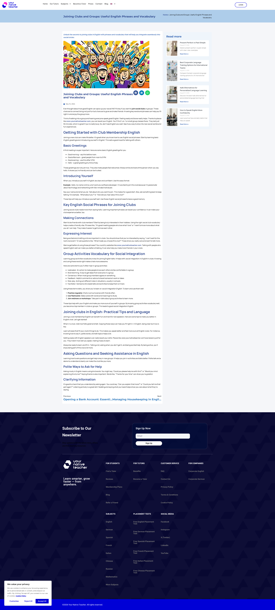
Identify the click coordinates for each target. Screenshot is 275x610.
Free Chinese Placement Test (144, 571)
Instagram (165, 529)
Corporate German (196, 479)
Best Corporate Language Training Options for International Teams (193, 65)
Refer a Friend (112, 502)
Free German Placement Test (144, 532)
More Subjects (112, 584)
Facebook (165, 521)
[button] (135, 92)
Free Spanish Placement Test (144, 542)
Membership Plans (114, 487)
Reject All (28, 601)
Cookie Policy (21, 596)
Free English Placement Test (143, 522)
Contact (98, 4)
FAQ (162, 471)
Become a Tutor (79, 4)
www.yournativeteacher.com (78, 121)
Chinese (109, 561)
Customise (14, 601)
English (109, 521)
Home (45, 4)
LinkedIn (164, 545)
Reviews (109, 479)
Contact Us (165, 479)
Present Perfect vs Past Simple (192, 42)
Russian (109, 569)
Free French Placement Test (143, 552)
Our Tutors (54, 4)
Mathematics (111, 576)
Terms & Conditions (169, 494)
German (109, 529)
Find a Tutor (111, 471)
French (109, 545)
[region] (28, 593)
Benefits (137, 471)
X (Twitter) (165, 537)
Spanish (109, 537)
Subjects (64, 4)
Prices (90, 4)
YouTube (164, 553)
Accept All (42, 601)
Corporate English (196, 471)
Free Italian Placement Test (143, 562)
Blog (106, 4)
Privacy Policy (167, 487)
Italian (108, 553)
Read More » (184, 54)
